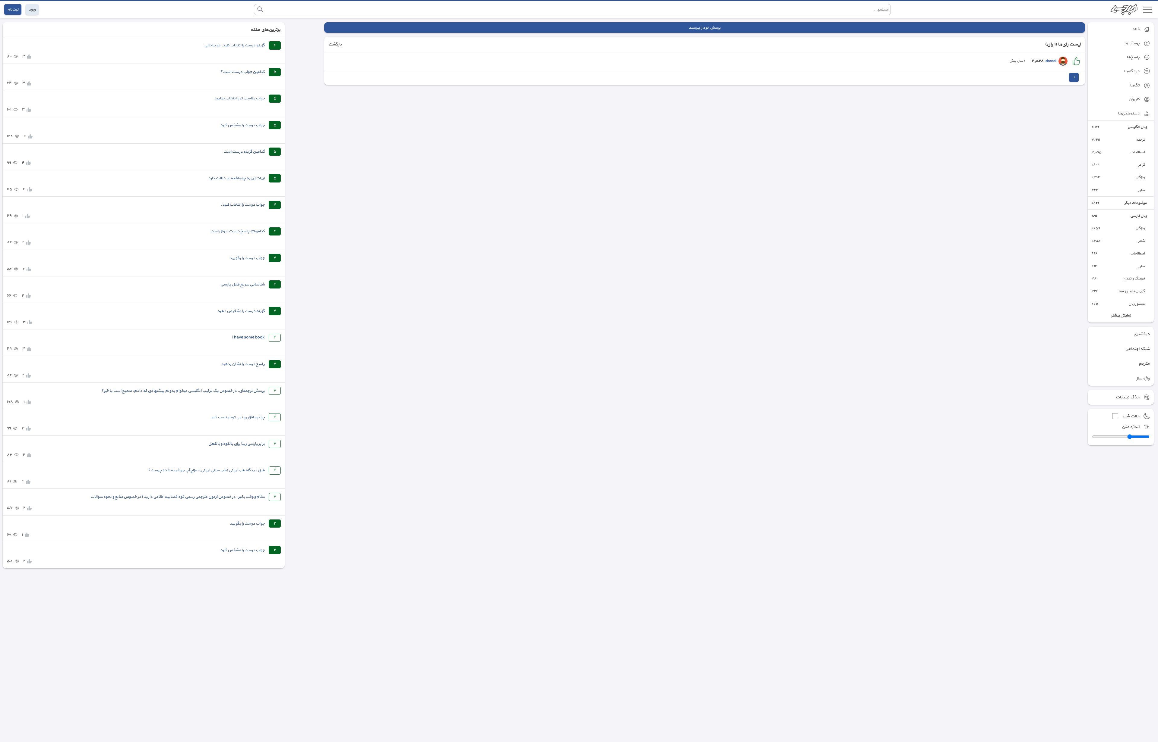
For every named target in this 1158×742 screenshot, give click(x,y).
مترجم (1144, 363)
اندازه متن (1130, 427)
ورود (32, 9)
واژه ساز (1143, 378)
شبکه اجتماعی (1137, 349)
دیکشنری (1141, 334)
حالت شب (1130, 416)
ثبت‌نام (12, 9)
